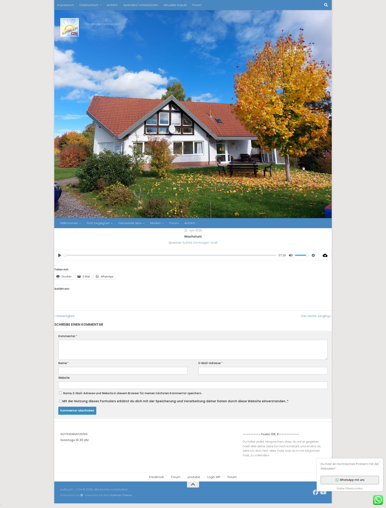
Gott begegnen (98, 223)
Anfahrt (112, 5)
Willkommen (69, 223)
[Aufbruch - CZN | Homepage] (69, 27)
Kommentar (67, 336)
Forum (197, 5)
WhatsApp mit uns (352, 480)
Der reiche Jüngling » (316, 316)
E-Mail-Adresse (210, 363)
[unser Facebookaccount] (315, 492)
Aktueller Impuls (175, 5)
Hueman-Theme (121, 495)
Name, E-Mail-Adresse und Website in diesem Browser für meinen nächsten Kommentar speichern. (132, 393)
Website (64, 378)
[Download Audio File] (325, 255)
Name (63, 363)
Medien (155, 223)
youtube (194, 477)
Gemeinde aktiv (130, 223)
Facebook (156, 477)
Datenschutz (88, 5)
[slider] (170, 255)
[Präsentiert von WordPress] (81, 495)
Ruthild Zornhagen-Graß (200, 243)
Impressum (65, 5)
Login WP (213, 477)
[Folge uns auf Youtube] (323, 492)
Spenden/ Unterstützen (140, 5)
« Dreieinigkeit (64, 316)
